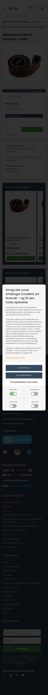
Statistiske (34, 402)
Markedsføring (34, 389)
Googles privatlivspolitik (15, 358)
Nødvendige (13, 389)
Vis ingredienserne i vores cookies (24, 382)
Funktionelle (13, 402)
